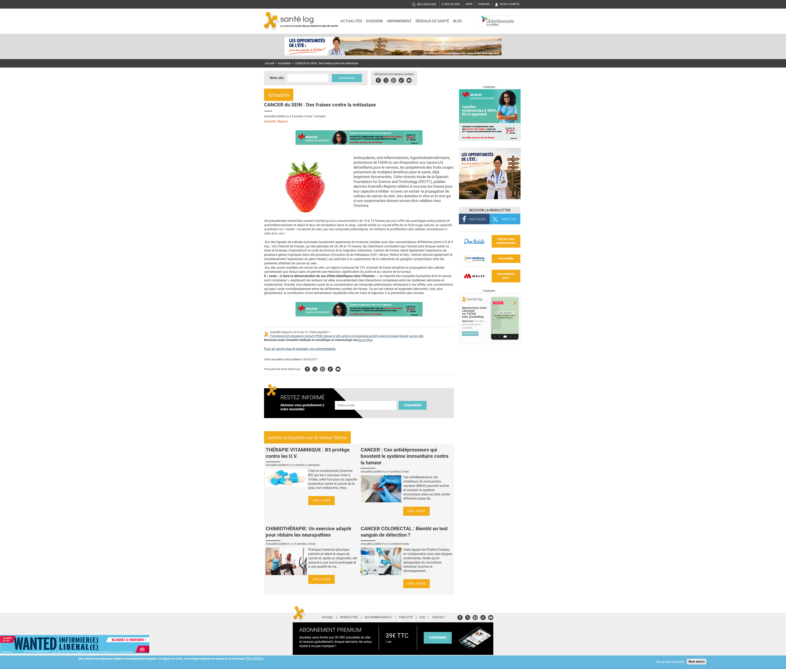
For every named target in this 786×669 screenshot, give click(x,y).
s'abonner (437, 638)
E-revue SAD (451, 4)
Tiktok (401, 80)
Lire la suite (321, 500)
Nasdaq (486, 18)
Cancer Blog (365, 340)
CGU (422, 617)
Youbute (409, 80)
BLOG (457, 21)
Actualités (351, 21)
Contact (438, 617)
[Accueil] (271, 21)
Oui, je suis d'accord (670, 662)
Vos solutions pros (506, 276)
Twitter (385, 80)
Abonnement (399, 21)
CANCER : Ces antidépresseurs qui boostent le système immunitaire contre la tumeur (404, 456)
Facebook (378, 80)
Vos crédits (506, 258)
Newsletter (349, 617)
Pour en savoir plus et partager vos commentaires (299, 349)
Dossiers (374, 21)
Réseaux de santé (432, 21)
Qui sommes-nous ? (378, 617)
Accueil (269, 63)
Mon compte (509, 4)
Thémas (484, 4)
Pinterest (393, 80)
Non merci (697, 661)
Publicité (406, 617)
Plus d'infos (254, 658)
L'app (469, 4)
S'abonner (412, 405)
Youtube (338, 368)
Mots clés (277, 78)
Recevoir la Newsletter (489, 210)
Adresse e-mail (346, 398)
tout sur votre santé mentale (506, 241)
